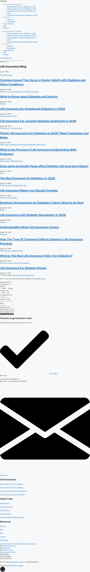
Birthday (3, 307)
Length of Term (5, 299)
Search (2, 61)
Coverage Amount (6, 295)
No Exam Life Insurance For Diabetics (12, 494)
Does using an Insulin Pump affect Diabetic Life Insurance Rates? (44, 166)
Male (4, 288)
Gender (2, 286)
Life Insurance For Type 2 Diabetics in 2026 (21, 9)
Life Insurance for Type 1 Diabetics (11, 484)
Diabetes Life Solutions (17, 562)
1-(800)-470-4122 (6, 58)
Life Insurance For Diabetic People (23, 268)
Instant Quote (4, 503)
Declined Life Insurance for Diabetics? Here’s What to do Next (42, 202)
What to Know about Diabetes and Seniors (29, 96)
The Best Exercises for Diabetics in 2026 (27, 178)
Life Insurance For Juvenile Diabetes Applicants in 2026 (38, 121)
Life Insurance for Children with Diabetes (14, 491)
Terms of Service (5, 514)
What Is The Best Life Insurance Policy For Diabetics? (36, 256)
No (8, 293)
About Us (10, 19)
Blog (1, 530)
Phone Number (5, 312)
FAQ (5, 26)
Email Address (5, 310)
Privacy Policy (4, 510)
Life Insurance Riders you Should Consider (29, 190)
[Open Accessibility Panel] (2, 569)
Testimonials (11, 21)
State (2, 303)
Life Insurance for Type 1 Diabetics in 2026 (21, 7)
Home (2, 72)
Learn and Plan (8, 23)
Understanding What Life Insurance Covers (29, 227)
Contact (6, 28)
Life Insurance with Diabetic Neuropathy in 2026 (33, 215)
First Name (4, 282)
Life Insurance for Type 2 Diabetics (12, 487)
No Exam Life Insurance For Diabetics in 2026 (22, 15)
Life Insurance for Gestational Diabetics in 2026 (32, 109)
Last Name (4, 284)
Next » (32, 275)
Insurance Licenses (6, 507)
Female (10, 288)
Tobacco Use (4, 291)
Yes (3, 293)
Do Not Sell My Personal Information (12, 517)
